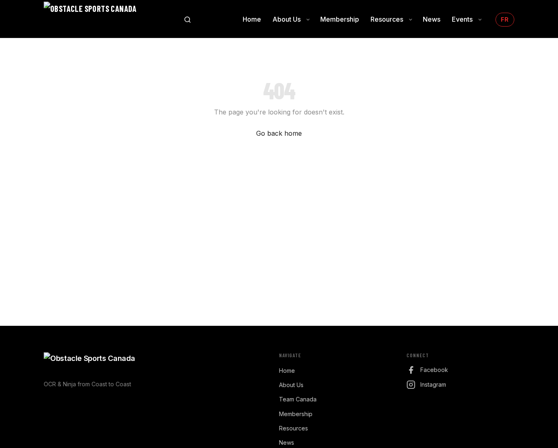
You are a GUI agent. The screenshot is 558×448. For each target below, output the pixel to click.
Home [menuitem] (252, 19)
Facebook (434, 369)
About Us (291, 384)
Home (287, 370)
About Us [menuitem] (286, 19)
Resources (293, 428)
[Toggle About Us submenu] (308, 19)
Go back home (279, 133)
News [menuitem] (431, 19)
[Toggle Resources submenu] (410, 19)
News (286, 442)
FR (505, 19)
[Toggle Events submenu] (480, 19)
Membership (295, 413)
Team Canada (298, 399)
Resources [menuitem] (387, 19)
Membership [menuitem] (339, 19)
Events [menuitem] (462, 19)
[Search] (187, 20)
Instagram (433, 384)
